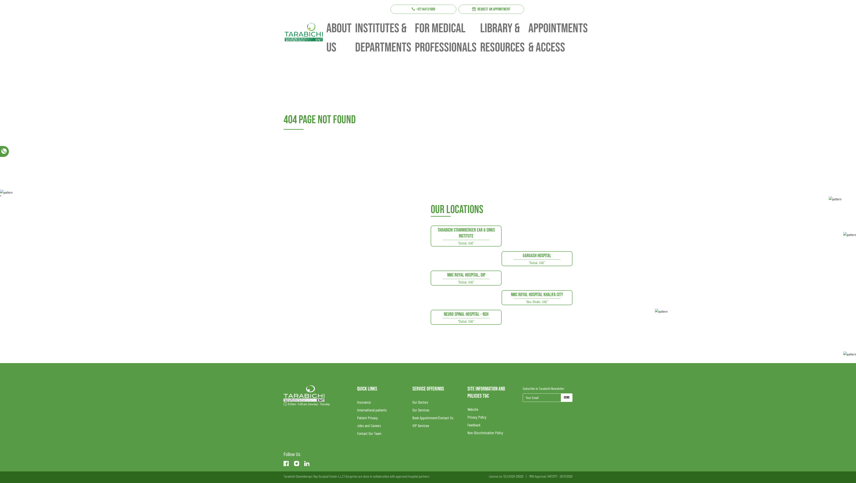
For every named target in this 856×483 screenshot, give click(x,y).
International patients (372, 409)
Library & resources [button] (502, 38)
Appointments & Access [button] (558, 38)
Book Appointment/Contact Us (432, 417)
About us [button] (339, 38)
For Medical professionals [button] (446, 38)
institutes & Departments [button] (383, 38)
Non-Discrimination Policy (485, 432)
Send (567, 397)
